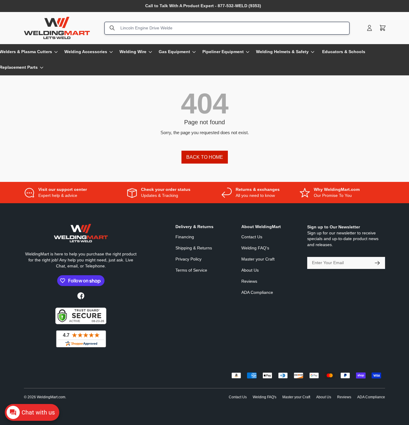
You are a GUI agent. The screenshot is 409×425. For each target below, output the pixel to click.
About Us (250, 270)
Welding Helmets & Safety (282, 51)
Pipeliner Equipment (223, 51)
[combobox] (227, 28)
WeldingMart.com (51, 397)
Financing (184, 236)
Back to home (204, 157)
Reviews (249, 281)
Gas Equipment (174, 51)
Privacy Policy (188, 259)
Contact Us (251, 236)
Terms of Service (191, 270)
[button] (382, 28)
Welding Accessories (85, 51)
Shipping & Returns (193, 248)
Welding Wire (132, 51)
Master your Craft (258, 259)
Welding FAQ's (255, 248)
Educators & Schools (343, 51)
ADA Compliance (257, 292)
